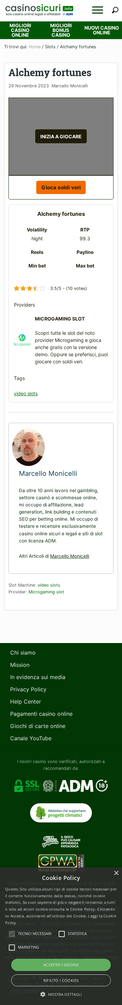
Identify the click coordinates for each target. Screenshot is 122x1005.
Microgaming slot (46, 591)
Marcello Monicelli (69, 556)
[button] (97, 10)
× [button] (116, 873)
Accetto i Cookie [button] (61, 964)
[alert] (61, 936)
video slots (26, 393)
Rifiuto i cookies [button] (61, 980)
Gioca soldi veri (61, 187)
